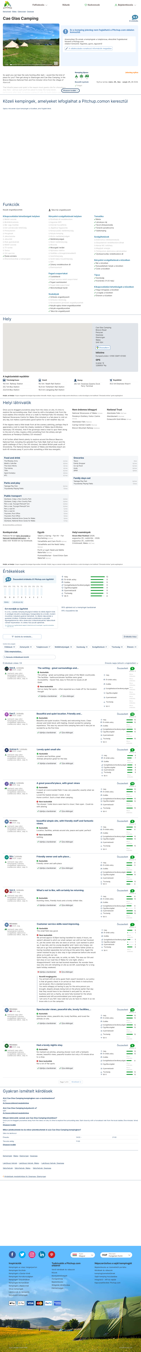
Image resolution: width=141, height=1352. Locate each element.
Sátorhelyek (8, 1168)
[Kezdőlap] (7, 5)
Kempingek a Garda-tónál (19, 1273)
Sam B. (12, 668)
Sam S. (12, 890)
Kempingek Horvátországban (21, 1276)
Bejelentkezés (57, 1282)
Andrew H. (14, 749)
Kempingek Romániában (19, 1283)
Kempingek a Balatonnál (19, 1286)
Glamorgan (22, 11)
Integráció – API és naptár (105, 1279)
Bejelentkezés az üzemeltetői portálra (110, 1267)
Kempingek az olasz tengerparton (23, 1267)
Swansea (30, 11)
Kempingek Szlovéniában (19, 1279)
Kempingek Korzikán (17, 1270)
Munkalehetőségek (59, 1276)
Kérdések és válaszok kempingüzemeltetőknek (105, 1271)
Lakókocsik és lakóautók (19, 1292)
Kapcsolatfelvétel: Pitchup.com (107, 1283)
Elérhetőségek (58, 1288)
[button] (82, 1255)
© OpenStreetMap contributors (12, 525)
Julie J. (12, 783)
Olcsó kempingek (16, 1289)
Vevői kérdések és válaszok (63, 1269)
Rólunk (66, 5)
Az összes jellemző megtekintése (16, 1103)
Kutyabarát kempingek (18, 1295)
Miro (11, 856)
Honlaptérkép (57, 1279)
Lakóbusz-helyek (10, 1163)
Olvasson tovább (9, 1125)
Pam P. (12, 713)
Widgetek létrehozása (61, 1285)
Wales (14, 11)
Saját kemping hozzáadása (106, 1276)
